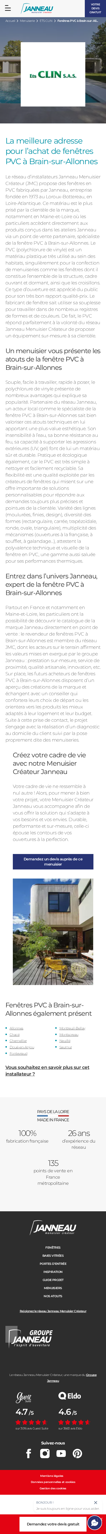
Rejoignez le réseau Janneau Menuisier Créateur (53, 1311)
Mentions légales (51, 1476)
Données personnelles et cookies (53, 1482)
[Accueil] (37, 8)
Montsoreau (68, 1034)
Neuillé (65, 1041)
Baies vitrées (53, 1255)
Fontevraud (18, 1053)
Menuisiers (53, 1288)
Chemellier (18, 1041)
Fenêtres (52, 1247)
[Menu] (8, 8)
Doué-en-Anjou (22, 1047)
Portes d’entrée (53, 1264)
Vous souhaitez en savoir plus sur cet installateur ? (47, 1071)
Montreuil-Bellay (72, 1028)
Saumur (65, 1047)
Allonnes (16, 1028)
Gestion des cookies (53, 1488)
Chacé (15, 1034)
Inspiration (52, 1272)
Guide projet (53, 1280)
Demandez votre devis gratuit (53, 1524)
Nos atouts (53, 1296)
